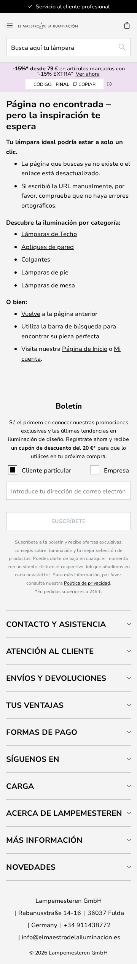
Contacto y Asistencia (56, 624)
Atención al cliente (50, 651)
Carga (20, 786)
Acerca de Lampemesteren (64, 813)
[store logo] (52, 25)
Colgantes (35, 259)
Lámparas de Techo (49, 234)
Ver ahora (88, 73)
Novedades (31, 867)
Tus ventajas (35, 705)
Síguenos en (32, 759)
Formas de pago (41, 732)
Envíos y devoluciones (56, 678)
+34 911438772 (87, 925)
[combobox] (68, 47)
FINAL (64, 84)
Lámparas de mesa (48, 285)
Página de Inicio (84, 348)
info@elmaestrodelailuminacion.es (71, 937)
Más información (44, 840)
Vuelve (30, 313)
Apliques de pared (47, 247)
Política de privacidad (87, 583)
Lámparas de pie (44, 272)
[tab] (68, 623)
